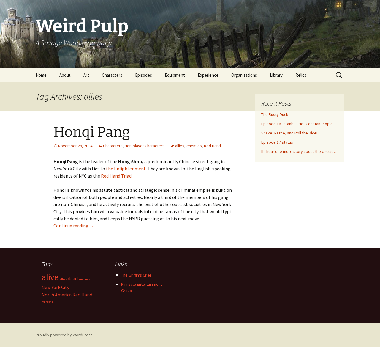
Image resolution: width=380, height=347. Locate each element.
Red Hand (212, 145)
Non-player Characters (144, 145)
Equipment (175, 75)
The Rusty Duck (274, 114)
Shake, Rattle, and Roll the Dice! (289, 133)
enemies (194, 145)
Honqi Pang (91, 132)
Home (41, 75)
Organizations (244, 75)
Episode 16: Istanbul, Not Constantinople (297, 123)
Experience (208, 75)
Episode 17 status (277, 142)
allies (179, 145)
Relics (300, 75)
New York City (55, 287)
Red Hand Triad (116, 176)
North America (57, 295)
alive (50, 276)
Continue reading (73, 226)
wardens (47, 302)
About (65, 75)
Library (276, 75)
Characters (112, 75)
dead (73, 278)
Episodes (143, 75)
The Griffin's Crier (136, 275)
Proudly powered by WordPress (64, 334)
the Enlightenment (126, 169)
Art (86, 75)
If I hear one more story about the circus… (298, 151)
